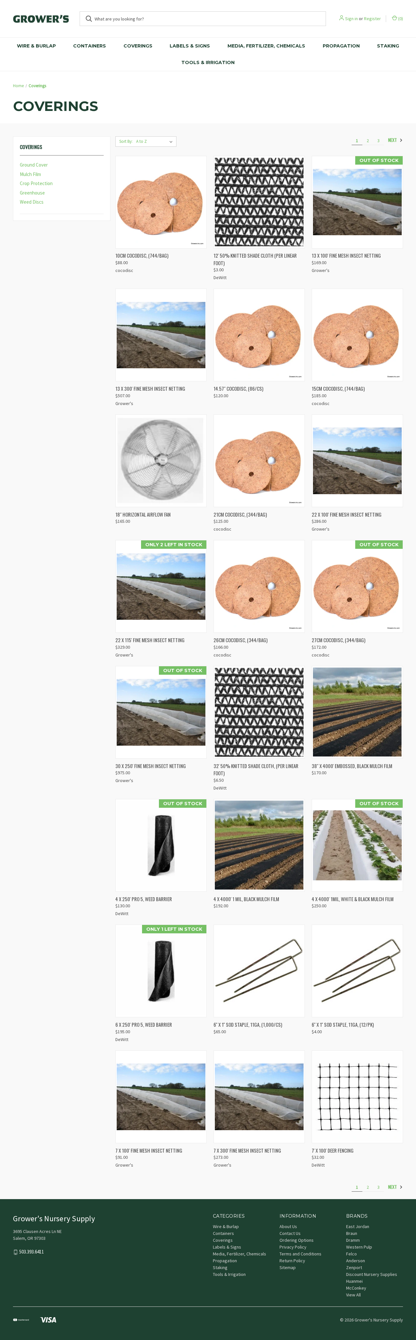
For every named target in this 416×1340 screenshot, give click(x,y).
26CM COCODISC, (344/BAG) (240, 639)
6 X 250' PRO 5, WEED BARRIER (143, 1024)
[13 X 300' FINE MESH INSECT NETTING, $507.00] (161, 335)
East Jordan (357, 1226)
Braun (351, 1233)
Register (372, 18)
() (400, 18)
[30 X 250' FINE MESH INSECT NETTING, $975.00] (161, 712)
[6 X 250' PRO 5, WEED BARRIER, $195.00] (161, 971)
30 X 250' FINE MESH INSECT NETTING (150, 765)
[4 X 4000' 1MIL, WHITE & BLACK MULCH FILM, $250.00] (357, 845)
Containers (89, 46)
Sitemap (288, 1267)
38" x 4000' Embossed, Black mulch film (352, 765)
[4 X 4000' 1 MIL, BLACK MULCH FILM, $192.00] (259, 845)
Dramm (353, 1240)
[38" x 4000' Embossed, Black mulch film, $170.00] (357, 712)
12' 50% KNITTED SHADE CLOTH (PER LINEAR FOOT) (255, 259)
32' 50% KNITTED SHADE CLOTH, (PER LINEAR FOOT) (256, 769)
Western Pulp (359, 1247)
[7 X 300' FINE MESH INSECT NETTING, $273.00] (259, 1097)
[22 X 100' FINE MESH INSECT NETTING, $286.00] (357, 461)
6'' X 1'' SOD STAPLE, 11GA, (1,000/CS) (248, 1024)
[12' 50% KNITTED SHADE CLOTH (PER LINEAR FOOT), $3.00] (259, 202)
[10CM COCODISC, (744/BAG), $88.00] (161, 202)
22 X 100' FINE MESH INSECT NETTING (347, 514)
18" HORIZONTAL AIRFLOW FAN (143, 514)
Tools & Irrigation (208, 62)
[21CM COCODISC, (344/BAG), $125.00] (259, 461)
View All (353, 1295)
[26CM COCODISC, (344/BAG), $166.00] (259, 586)
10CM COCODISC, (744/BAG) (141, 255)
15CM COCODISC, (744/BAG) (338, 388)
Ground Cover (34, 165)
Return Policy (292, 1261)
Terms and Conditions (300, 1254)
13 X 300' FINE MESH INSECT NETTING (150, 388)
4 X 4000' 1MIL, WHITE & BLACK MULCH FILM (353, 898)
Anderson (355, 1261)
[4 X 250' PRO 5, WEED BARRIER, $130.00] (161, 845)
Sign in (351, 18)
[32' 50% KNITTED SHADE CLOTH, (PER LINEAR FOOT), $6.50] (259, 712)
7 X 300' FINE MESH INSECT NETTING (247, 1150)
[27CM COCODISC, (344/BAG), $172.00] (357, 586)
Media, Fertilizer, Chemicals (266, 46)
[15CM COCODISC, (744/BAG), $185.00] (357, 335)
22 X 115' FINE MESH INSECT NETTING (150, 639)
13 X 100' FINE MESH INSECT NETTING (346, 255)
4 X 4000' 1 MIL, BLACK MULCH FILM (246, 898)
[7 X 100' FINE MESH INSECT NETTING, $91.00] (161, 1097)
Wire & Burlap (36, 46)
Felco (351, 1254)
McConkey (356, 1288)
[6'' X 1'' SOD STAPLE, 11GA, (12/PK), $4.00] (357, 971)
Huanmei (354, 1281)
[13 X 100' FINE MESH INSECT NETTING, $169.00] (357, 202)
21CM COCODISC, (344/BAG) (240, 514)
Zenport (354, 1267)
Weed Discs (32, 202)
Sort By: (126, 141)
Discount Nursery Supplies (371, 1274)
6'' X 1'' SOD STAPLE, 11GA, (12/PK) (343, 1024)
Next (393, 140)
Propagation (341, 46)
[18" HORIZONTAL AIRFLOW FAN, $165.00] (161, 461)
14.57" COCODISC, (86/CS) (238, 388)
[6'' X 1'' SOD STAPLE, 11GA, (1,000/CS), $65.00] (259, 971)
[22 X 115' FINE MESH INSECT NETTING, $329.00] (161, 586)
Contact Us (290, 1233)
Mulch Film (30, 174)
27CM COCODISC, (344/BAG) (338, 639)
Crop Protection (36, 183)
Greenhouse (32, 193)
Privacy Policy (293, 1247)
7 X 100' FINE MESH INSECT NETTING (148, 1150)
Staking (388, 46)
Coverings (138, 46)
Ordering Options (297, 1240)
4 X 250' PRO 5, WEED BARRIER (143, 898)
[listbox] (155, 141)
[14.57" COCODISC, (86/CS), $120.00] (259, 335)
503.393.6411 (31, 1252)
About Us (288, 1226)
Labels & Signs (190, 46)
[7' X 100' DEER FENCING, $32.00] (357, 1097)
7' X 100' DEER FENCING (333, 1150)
